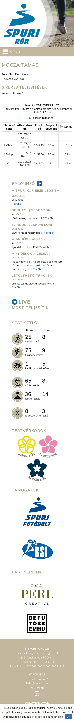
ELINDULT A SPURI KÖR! (32, 225)
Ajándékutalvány (28, 239)
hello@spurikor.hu (37, 683)
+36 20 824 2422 (37, 679)
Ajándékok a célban (31, 253)
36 (28, 394)
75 (28, 350)
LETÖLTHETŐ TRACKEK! (32, 275)
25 (28, 337)
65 (28, 381)
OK (68, 716)
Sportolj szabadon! (32, 210)
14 (45, 394)
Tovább (16, 203)
